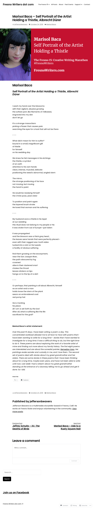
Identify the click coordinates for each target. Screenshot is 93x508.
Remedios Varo (67, 349)
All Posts (54, 4)
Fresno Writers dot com (18, 4)
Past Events (69, 4)
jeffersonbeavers (20, 24)
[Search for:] (22, 472)
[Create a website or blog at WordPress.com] (22, 504)
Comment (74, 461)
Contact (87, 4)
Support (78, 4)
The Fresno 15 (43, 4)
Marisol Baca (51, 24)
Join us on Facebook (16, 492)
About (61, 4)
